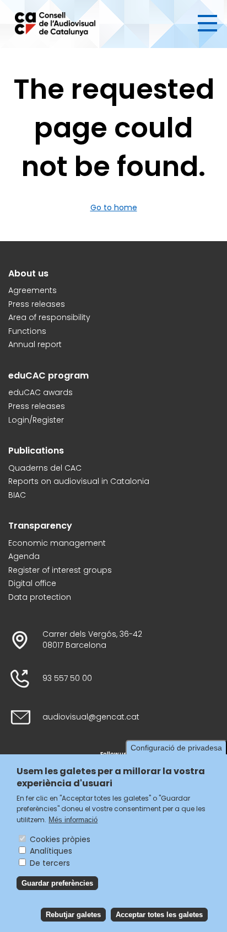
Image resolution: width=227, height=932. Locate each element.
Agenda (24, 556)
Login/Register (36, 420)
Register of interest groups (60, 570)
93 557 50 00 (67, 678)
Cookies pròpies (60, 839)
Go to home (113, 207)
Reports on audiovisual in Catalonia (78, 481)
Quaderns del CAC (45, 468)
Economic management (57, 543)
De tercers (50, 863)
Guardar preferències (57, 883)
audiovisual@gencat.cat (90, 717)
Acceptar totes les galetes (159, 914)
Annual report (35, 344)
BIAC (17, 495)
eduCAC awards (40, 392)
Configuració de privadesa (176, 747)
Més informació (73, 820)
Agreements (32, 290)
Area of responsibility (49, 317)
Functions (27, 331)
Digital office (32, 583)
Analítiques (51, 850)
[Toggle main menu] (207, 23)
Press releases (36, 304)
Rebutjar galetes (73, 914)
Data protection (39, 597)
